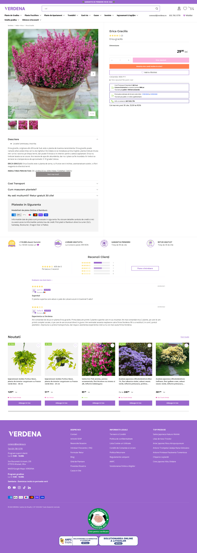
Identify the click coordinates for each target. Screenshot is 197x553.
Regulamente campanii (119, 457)
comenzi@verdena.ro (157, 15)
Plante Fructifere (32, 15)
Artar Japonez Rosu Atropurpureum (168, 443)
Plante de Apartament (53, 15)
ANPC (112, 461)
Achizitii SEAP (76, 439)
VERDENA (16, 507)
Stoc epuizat (161, 60)
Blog (72, 457)
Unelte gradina (11, 20)
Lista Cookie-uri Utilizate (120, 443)
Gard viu (84, 15)
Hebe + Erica (20, 25)
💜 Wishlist (187, 15)
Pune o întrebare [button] (145, 268)
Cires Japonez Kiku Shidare (164, 461)
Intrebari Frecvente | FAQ (81, 448)
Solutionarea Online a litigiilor (122, 466)
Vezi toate (185, 337)
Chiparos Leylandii (161, 457)
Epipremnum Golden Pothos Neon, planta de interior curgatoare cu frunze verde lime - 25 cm (61, 381)
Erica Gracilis (30, 25)
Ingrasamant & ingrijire (126, 15)
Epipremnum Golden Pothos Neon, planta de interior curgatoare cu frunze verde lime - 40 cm (24, 381)
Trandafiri (72, 15)
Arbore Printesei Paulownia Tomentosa (170, 452)
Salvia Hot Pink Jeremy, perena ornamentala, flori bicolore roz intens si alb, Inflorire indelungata (98, 381)
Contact (73, 434)
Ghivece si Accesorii (30, 20)
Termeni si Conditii (118, 434)
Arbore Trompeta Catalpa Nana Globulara (171, 448)
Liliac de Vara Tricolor (162, 439)
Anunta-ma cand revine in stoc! (149, 66)
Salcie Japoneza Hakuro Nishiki (166, 434)
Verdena (10, 25)
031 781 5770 (174, 15)
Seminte (107, 15)
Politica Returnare (117, 452)
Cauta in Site (75, 470)
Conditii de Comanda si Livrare (123, 448)
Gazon (96, 15)
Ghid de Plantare (77, 461)
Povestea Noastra (78, 466)
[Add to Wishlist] (38, 345)
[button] (115, 35)
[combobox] (101, 8)
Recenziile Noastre (78, 443)
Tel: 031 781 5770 (15, 448)
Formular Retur (77, 452)
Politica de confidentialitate (121, 439)
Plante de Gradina (12, 15)
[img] (37, 286)
